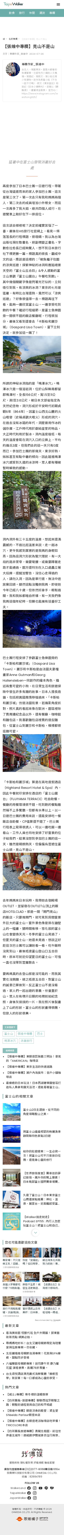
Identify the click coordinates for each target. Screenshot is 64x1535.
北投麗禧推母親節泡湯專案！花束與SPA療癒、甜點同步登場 (33, 1355)
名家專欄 (13, 38)
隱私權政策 (26, 1462)
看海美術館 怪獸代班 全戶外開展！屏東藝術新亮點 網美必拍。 (33, 1335)
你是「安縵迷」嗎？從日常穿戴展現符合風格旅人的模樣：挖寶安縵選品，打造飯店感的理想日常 (31, 1261)
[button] (35, 1232)
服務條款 (14, 1462)
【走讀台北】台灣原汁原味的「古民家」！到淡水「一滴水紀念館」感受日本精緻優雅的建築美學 (51, 1286)
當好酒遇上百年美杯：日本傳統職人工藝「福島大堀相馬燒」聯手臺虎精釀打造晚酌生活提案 (31, 1310)
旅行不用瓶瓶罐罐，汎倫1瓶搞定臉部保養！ (12, 1310)
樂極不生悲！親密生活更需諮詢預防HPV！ (31, 1286)
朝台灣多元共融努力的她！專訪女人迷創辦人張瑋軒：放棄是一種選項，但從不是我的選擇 (51, 1261)
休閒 (32, 13)
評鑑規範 (39, 1462)
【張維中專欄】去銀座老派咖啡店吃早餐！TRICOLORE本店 (33, 1423)
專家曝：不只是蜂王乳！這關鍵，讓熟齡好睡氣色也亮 (11, 1261)
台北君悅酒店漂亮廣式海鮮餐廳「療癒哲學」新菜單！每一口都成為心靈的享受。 (32, 1376)
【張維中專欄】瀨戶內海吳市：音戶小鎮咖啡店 (33, 1075)
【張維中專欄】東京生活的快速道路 (29, 1067)
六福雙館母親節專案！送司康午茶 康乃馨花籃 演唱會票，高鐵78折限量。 (32, 1366)
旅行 (22, 13)
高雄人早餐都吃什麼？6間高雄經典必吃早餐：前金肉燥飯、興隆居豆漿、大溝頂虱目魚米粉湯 (11, 1286)
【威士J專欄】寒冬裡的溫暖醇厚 (27, 1394)
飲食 (12, 13)
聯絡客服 (49, 1462)
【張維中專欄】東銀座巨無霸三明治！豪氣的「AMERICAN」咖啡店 (33, 1058)
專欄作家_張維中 (33, 64)
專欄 (52, 13)
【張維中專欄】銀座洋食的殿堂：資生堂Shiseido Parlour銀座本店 (32, 1413)
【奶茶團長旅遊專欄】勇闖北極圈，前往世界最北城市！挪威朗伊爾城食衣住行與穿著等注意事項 (33, 1433)
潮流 (42, 13)
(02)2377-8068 (35, 1469)
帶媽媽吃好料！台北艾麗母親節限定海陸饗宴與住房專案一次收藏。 (33, 1345)
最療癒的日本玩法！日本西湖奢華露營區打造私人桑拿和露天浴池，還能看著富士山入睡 (33, 1085)
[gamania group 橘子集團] (32, 1519)
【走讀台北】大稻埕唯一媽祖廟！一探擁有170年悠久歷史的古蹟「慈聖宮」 (51, 1310)
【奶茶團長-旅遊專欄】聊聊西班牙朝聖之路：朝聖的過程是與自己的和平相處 (33, 1402)
